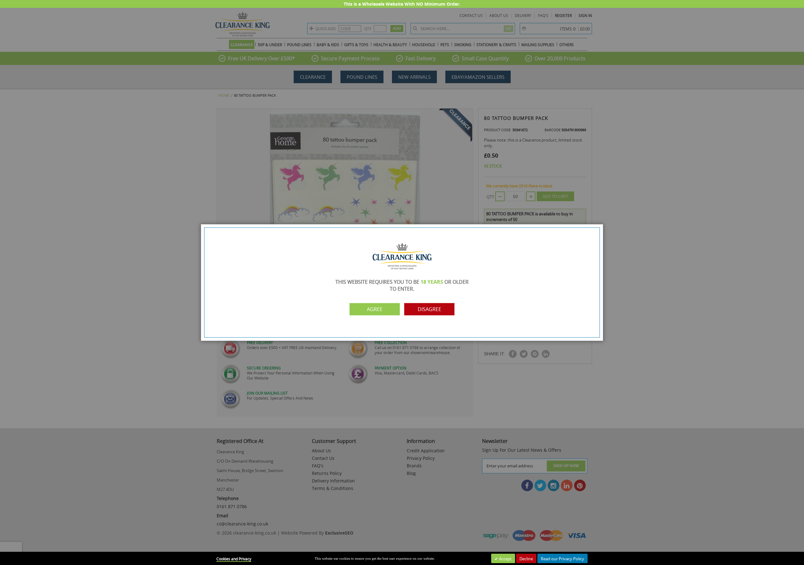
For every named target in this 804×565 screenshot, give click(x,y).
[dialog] (402, 282)
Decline (526, 559)
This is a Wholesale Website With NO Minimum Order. (402, 4)
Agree (375, 309)
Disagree (429, 309)
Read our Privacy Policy (562, 559)
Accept (505, 559)
